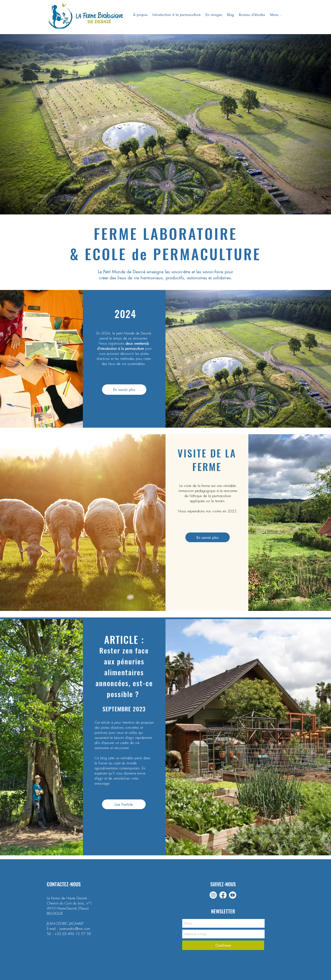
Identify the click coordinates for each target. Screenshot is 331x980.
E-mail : (53, 928)
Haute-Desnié (67, 908)
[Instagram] (213, 895)
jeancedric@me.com (74, 928)
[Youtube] (232, 895)
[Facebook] (223, 895)
